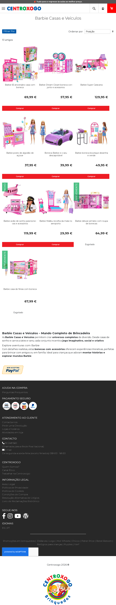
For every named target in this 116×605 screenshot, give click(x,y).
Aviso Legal (8, 484)
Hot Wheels (63, 541)
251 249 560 (10, 443)
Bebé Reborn (104, 541)
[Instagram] (11, 517)
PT (8, 528)
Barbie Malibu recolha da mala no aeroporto (55, 222)
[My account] (102, 8)
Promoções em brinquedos (19, 541)
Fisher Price (87, 541)
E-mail (8, 450)
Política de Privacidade (15, 487)
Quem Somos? (10, 466)
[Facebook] (4, 517)
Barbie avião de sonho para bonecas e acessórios (20, 222)
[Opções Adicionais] (12, 369)
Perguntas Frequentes (15, 392)
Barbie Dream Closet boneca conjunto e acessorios (56, 86)
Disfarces (42, 541)
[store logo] (24, 8)
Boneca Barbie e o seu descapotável (56, 154)
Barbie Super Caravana (91, 85)
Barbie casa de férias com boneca (20, 289)
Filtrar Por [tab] (9, 31)
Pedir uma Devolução (14, 425)
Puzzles (68, 544)
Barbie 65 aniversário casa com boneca (20, 86)
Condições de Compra (15, 494)
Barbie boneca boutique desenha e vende (91, 154)
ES (3, 528)
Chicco (76, 541)
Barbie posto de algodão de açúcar (20, 154)
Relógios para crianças (49, 544)
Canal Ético (8, 470)
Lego (52, 541)
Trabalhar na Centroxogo (16, 473)
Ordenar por (75, 31)
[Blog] (26, 517)
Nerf (76, 544)
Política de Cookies (13, 491)
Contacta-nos (9, 422)
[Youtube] (18, 517)
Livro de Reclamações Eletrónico (20, 501)
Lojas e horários (11, 429)
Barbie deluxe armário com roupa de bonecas (91, 222)
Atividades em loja (12, 432)
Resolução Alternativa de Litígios (20, 497)
